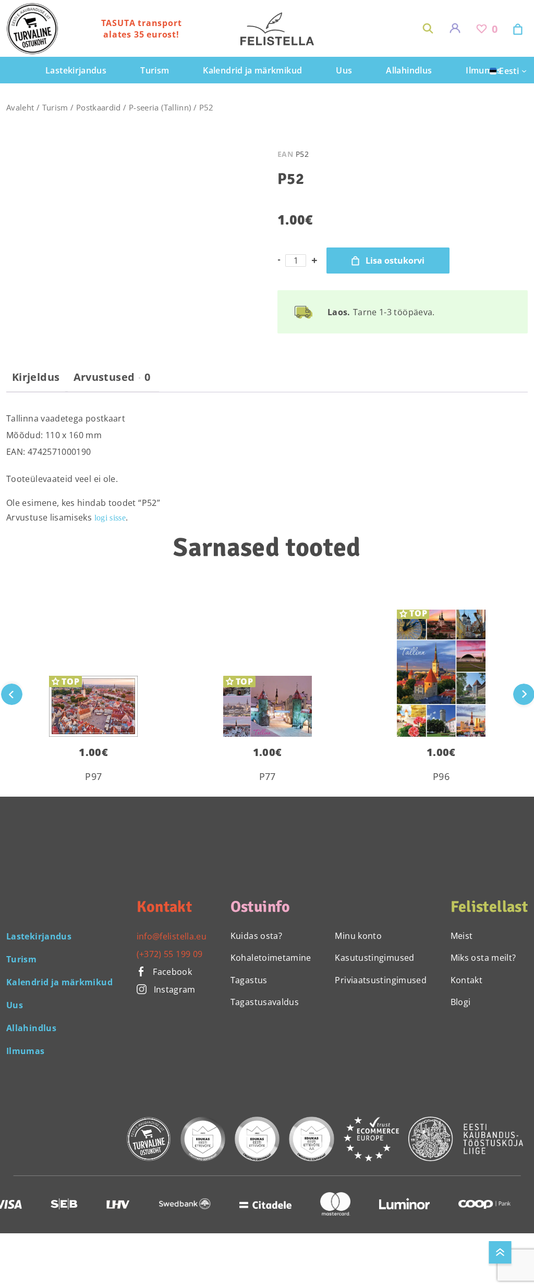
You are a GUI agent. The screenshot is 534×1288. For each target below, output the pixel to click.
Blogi (461, 1002)
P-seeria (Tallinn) (160, 107)
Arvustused (112, 377)
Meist (462, 936)
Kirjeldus (35, 377)
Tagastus (249, 980)
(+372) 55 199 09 (170, 954)
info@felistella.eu (172, 936)
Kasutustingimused (374, 957)
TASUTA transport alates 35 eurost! (141, 28)
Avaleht (20, 107)
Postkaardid (98, 107)
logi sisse (110, 517)
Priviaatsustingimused (381, 980)
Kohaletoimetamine (270, 957)
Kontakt (467, 980)
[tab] (36, 381)
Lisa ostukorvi (395, 260)
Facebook (171, 971)
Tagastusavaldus (264, 1002)
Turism (55, 107)
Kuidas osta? (256, 936)
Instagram (175, 989)
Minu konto (358, 936)
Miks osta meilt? (483, 957)
